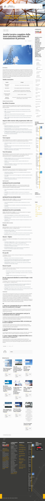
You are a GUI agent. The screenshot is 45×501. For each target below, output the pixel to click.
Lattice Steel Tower (38, 93)
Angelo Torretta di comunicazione (38, 63)
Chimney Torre (38, 99)
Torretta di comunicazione (38, 60)
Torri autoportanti (22, 453)
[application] (39, 448)
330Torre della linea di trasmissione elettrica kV (27, 368)
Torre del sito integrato (38, 72)
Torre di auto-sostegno (38, 85)
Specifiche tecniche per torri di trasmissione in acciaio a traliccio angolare (7, 388)
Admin (11, 351)
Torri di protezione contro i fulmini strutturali (7, 369)
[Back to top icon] (41, 498)
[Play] (37, 449)
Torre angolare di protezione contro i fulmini (7, 410)
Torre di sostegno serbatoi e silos (28, 424)
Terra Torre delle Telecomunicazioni (39, 68)
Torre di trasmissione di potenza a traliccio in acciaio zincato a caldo (17, 369)
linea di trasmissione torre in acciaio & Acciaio (5, 449)
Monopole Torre (38, 101)
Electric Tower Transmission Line (38, 80)
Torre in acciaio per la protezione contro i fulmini (17, 410)
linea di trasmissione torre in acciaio (5, 457)
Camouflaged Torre (38, 96)
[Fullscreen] (42, 449)
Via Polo (37, 113)
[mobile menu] (41, 6)
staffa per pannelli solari (38, 110)
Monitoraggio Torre (38, 107)
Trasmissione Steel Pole (38, 116)
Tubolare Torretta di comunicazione (38, 76)
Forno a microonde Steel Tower (38, 88)
